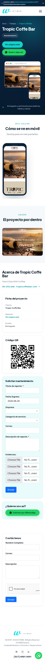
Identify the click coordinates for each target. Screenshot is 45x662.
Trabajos (12, 24)
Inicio (4, 24)
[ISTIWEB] (17, 633)
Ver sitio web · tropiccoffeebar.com (19, 286)
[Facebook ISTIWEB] (16, 651)
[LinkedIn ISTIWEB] (28, 651)
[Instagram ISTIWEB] (22, 651)
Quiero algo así (15, 52)
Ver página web (12, 44)
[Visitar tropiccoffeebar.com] (22, 76)
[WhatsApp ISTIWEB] (38, 655)
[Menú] (40, 11)
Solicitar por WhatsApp (24, 512)
